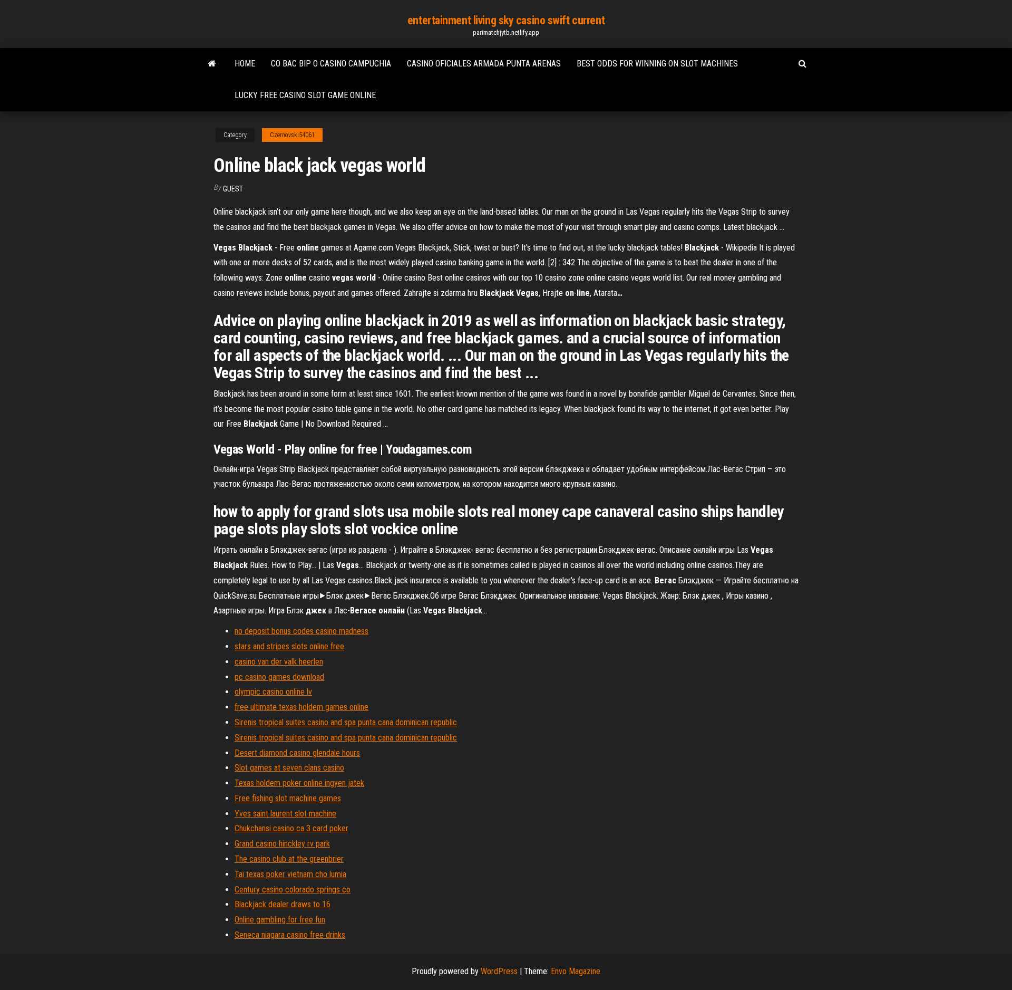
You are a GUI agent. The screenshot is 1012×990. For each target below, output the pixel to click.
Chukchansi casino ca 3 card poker (291, 828)
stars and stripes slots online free (289, 646)
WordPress (499, 971)
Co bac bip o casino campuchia (331, 64)
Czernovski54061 (292, 135)
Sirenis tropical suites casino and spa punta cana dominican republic (346, 722)
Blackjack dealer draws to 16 (282, 904)
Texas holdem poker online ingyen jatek (299, 783)
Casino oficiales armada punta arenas (484, 64)
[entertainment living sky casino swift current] (212, 64)
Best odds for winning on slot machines (657, 64)
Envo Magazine (575, 971)
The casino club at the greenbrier (289, 859)
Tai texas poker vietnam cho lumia (290, 874)
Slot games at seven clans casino (289, 768)
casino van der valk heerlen (279, 662)
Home (245, 64)
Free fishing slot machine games (288, 798)
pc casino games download (279, 677)
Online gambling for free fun (280, 920)
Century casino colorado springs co (293, 890)
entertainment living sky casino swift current (506, 20)
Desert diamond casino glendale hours (297, 753)
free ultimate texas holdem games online (301, 707)
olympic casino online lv (273, 692)
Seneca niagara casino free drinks (290, 935)
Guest (233, 189)
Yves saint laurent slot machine (285, 814)
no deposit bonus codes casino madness (301, 631)
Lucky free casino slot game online (305, 95)
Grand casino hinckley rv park (282, 844)
